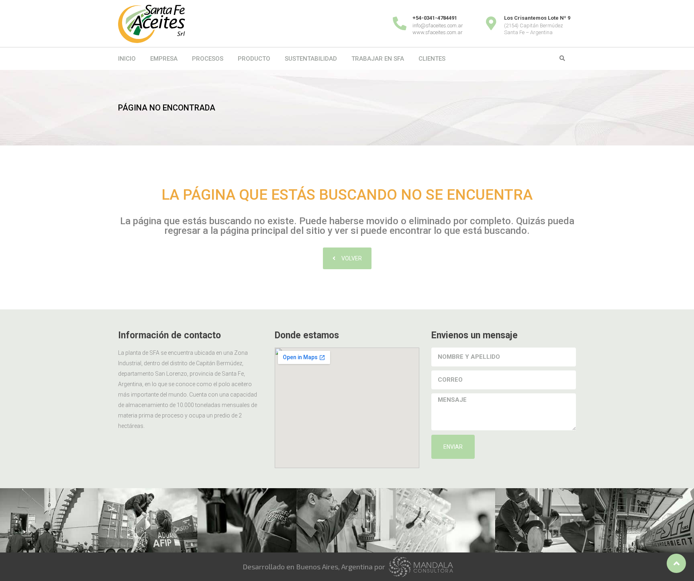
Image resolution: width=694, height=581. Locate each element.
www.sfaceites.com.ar (437, 32)
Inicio (127, 58)
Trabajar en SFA (377, 58)
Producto (254, 58)
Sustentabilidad (311, 58)
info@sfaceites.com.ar (437, 26)
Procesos (207, 58)
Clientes (431, 58)
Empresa (164, 58)
